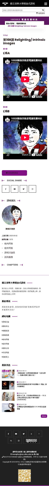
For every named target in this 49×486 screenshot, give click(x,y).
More (44, 416)
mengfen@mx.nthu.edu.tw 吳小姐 (25, 454)
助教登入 (6, 357)
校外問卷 (8, 248)
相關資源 (6, 331)
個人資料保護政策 (30, 452)
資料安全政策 (17, 452)
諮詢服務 (8, 257)
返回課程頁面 (13, 173)
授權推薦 (6, 335)
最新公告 (6, 348)
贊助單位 (6, 326)
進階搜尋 (41, 13)
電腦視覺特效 (21, 23)
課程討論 (6, 322)
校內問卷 (8, 243)
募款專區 (6, 301)
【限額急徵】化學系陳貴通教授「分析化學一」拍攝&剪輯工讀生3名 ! (31, 374)
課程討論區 (9, 252)
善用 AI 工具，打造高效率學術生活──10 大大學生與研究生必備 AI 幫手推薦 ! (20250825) (31, 398)
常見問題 (6, 352)
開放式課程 (10, 23)
